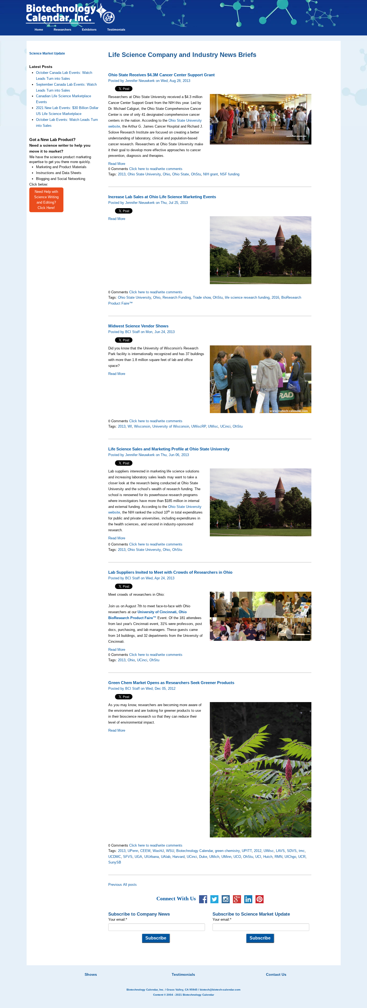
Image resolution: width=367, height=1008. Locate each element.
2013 (121, 174)
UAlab (165, 857)
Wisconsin (142, 426)
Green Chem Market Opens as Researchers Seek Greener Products (171, 683)
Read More (116, 164)
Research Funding (177, 297)
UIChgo (290, 857)
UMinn (226, 857)
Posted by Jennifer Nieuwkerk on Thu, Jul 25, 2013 (148, 203)
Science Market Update (47, 53)
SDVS (292, 851)
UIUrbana (151, 857)
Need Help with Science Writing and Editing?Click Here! (46, 200)
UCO (237, 857)
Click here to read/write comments (155, 169)
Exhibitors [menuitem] (89, 29)
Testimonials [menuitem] (116, 29)
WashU (158, 851)
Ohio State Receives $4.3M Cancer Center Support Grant (161, 75)
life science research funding (247, 297)
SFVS (127, 857)
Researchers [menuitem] (62, 29)
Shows (91, 974)
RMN (278, 857)
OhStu (196, 174)
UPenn (133, 851)
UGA (138, 857)
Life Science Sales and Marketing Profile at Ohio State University (168, 449)
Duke (203, 857)
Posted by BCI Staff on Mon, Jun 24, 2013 (141, 332)
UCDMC (114, 857)
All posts (130, 885)
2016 (275, 297)
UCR (301, 857)
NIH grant (210, 174)
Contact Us (276, 974)
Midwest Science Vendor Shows (138, 326)
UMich (214, 857)
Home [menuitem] (39, 29)
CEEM (145, 851)
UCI (258, 857)
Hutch (267, 857)
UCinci (225, 426)
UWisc (213, 426)
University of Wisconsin (170, 426)
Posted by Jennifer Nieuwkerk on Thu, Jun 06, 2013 (148, 455)
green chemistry (227, 851)
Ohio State (180, 174)
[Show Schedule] (155, 968)
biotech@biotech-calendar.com (220, 989)
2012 (257, 851)
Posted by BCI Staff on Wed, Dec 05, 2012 (141, 689)
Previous (115, 885)
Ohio (166, 174)
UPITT (247, 851)
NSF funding (229, 174)
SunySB (114, 862)
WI (130, 426)
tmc (302, 851)
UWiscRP (198, 426)
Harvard (178, 857)
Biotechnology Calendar (194, 851)
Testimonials (183, 974)
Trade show (202, 297)
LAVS (280, 851)
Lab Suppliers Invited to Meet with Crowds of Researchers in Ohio (170, 572)
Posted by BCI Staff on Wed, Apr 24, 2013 (141, 578)
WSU (170, 851)
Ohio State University (144, 174)
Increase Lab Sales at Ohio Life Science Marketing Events (162, 197)
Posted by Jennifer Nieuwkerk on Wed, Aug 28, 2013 (149, 81)
